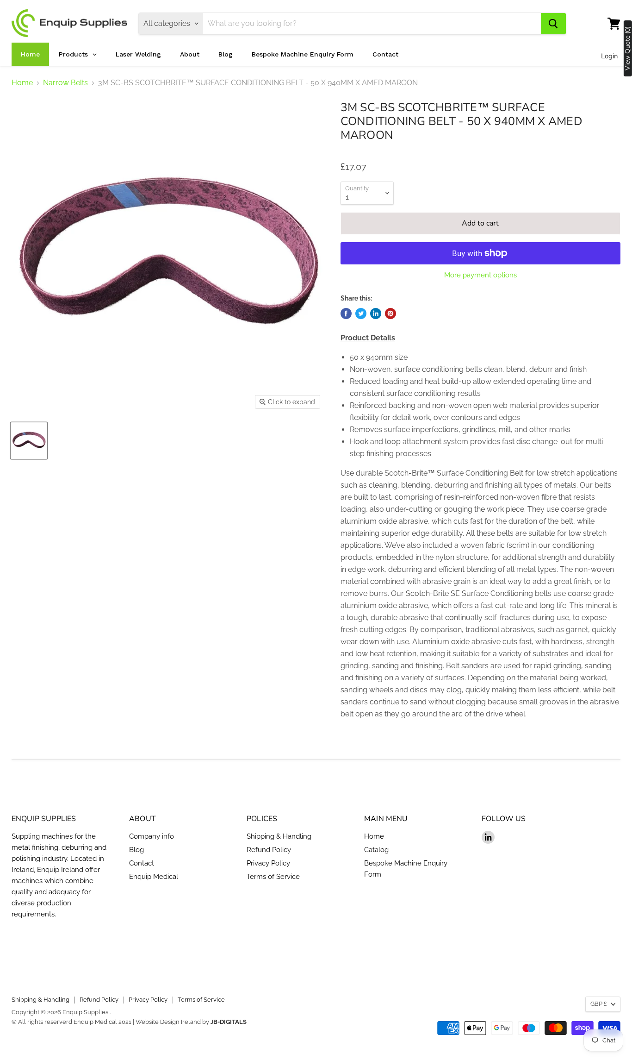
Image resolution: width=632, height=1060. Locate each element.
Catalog (376, 850)
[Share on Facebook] (346, 313)
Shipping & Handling (279, 836)
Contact (141, 863)
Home (22, 83)
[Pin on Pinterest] (390, 313)
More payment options (480, 275)
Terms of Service (273, 876)
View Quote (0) (628, 48)
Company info (151, 836)
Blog (136, 850)
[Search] (553, 23)
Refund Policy (269, 850)
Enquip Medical (153, 876)
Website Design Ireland (168, 1021)
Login (609, 56)
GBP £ (598, 1003)
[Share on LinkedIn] (375, 313)
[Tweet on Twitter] (360, 313)
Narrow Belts (65, 83)
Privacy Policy (268, 863)
